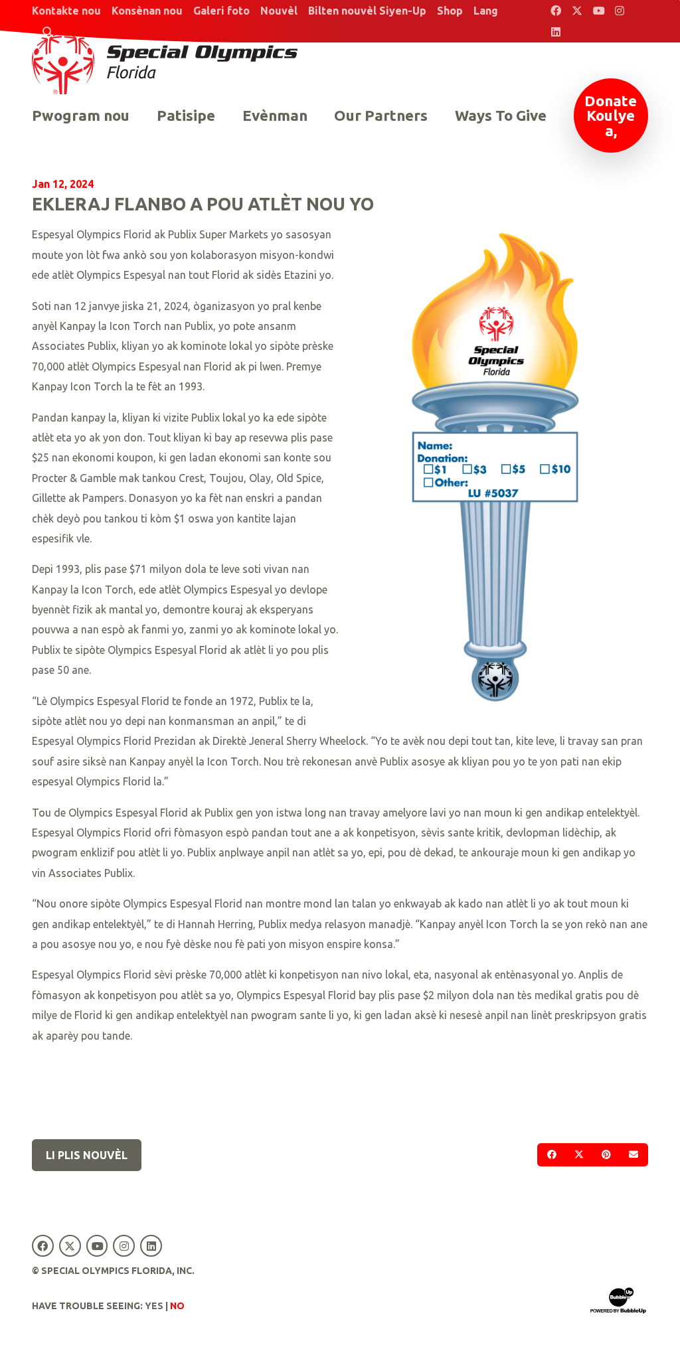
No (177, 1306)
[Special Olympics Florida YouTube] (598, 10)
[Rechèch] (48, 31)
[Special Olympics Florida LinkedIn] (555, 31)
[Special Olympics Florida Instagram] (619, 10)
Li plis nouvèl (87, 1155)
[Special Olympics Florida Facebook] (555, 10)
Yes (154, 1306)
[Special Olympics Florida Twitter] (577, 10)
